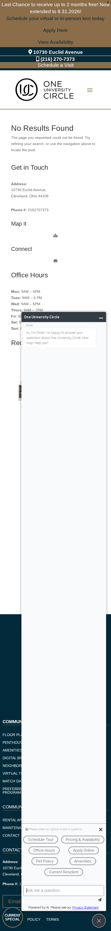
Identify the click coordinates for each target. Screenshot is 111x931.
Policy (34, 919)
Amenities (12, 750)
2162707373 (38, 210)
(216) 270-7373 (58, 59)
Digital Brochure (20, 758)
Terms (52, 919)
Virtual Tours (17, 773)
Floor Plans (15, 735)
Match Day (13, 781)
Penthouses (15, 743)
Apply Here (55, 30)
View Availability (55, 42)
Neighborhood (18, 766)
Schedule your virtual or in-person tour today (55, 18)
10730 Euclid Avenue (58, 52)
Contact (11, 836)
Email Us (18, 901)
